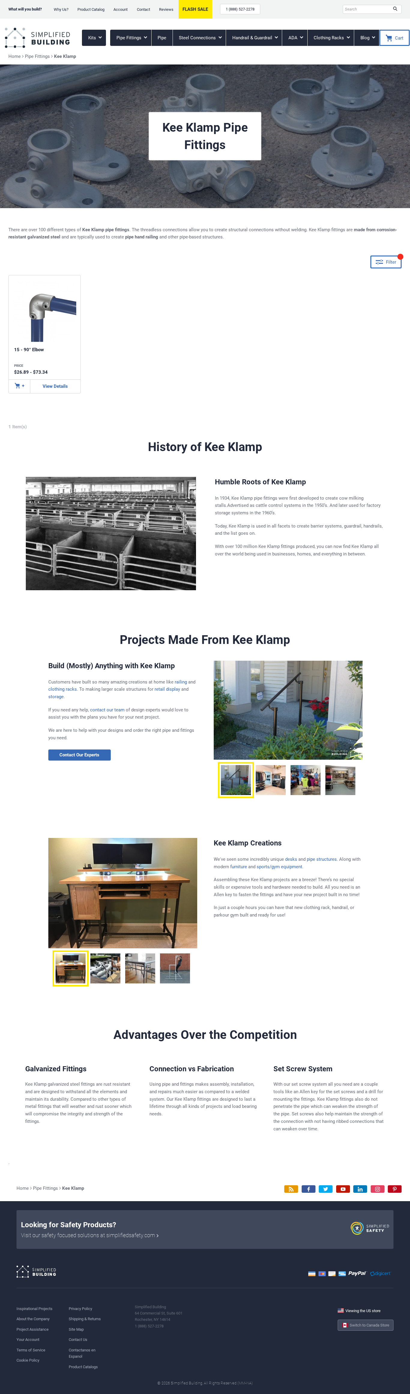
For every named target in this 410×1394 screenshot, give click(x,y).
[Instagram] (377, 1189)
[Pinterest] (395, 1189)
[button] (236, 780)
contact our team (107, 710)
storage (56, 696)
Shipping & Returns (85, 1319)
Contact (143, 9)
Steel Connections (198, 37)
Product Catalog (90, 9)
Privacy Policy (80, 1308)
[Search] (395, 9)
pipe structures (322, 859)
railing (181, 682)
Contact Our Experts (79, 755)
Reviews (166, 9)
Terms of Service (31, 1350)
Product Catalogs (83, 1367)
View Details (55, 386)
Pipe (162, 37)
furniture (238, 866)
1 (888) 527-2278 (240, 9)
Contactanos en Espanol (82, 1353)
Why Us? (61, 9)
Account (120, 9)
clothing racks (62, 689)
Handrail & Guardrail (252, 37)
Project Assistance (33, 1329)
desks (291, 859)
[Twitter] (326, 1189)
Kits (92, 37)
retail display (167, 689)
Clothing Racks (329, 37)
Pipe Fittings (129, 37)
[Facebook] (308, 1189)
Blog (365, 37)
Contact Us (78, 1339)
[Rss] (291, 1189)
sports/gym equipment (279, 866)
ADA (293, 37)
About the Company (33, 1319)
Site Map (76, 1329)
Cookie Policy (28, 1360)
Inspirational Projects (35, 1308)
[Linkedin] (360, 1189)
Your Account (28, 1339)
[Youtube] (343, 1189)
